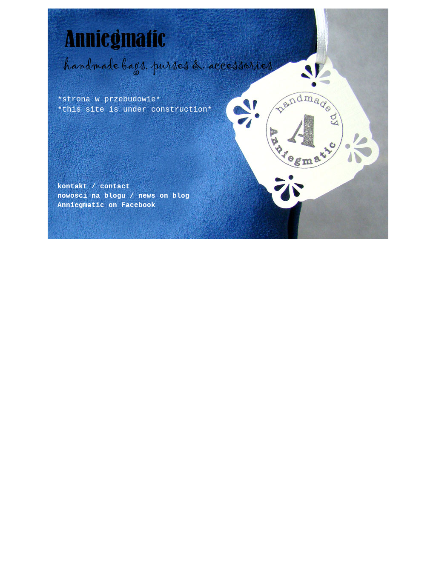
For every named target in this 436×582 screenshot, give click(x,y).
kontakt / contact (93, 186)
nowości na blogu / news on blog (123, 196)
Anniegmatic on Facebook (106, 205)
